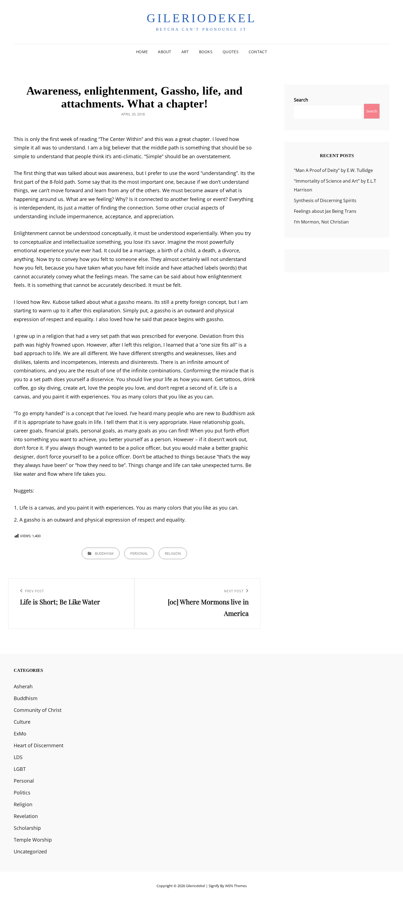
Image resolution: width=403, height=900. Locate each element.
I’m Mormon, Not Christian (321, 222)
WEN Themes (236, 885)
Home (142, 51)
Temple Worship (33, 839)
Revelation (26, 816)
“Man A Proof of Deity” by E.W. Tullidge (333, 170)
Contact (258, 51)
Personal (139, 553)
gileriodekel (201, 18)
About (164, 51)
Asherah (23, 686)
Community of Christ (37, 710)
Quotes (231, 51)
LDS (18, 757)
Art (185, 51)
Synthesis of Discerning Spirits (325, 200)
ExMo (20, 733)
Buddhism (104, 553)
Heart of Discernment (38, 745)
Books (205, 51)
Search (301, 100)
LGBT (20, 769)
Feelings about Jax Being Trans (325, 211)
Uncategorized (30, 851)
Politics (22, 792)
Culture (22, 721)
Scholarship (27, 828)
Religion (173, 553)
